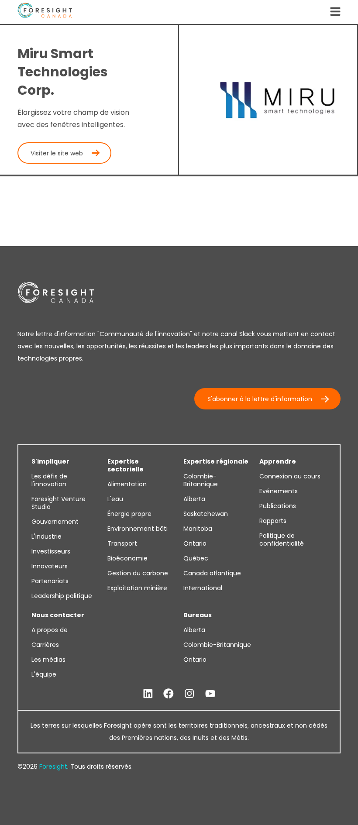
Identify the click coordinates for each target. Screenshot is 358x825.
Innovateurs (49, 566)
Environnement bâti (137, 528)
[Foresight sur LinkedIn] (148, 693)
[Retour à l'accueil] (44, 12)
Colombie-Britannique (200, 480)
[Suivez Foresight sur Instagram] (189, 693)
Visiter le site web (57, 153)
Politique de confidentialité (281, 539)
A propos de (49, 630)
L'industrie (46, 536)
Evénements (278, 491)
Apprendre (277, 461)
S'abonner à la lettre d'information (259, 399)
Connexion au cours (289, 476)
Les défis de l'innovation (49, 480)
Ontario (195, 543)
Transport (122, 543)
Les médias (48, 659)
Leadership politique (61, 595)
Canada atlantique (212, 573)
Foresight (53, 766)
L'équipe (43, 674)
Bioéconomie (127, 558)
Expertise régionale (215, 461)
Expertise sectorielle (125, 465)
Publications (277, 506)
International (202, 588)
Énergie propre (129, 513)
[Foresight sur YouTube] (210, 693)
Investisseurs (50, 551)
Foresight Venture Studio (58, 503)
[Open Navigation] (335, 12)
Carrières (45, 644)
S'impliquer (50, 461)
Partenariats (50, 581)
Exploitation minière (137, 588)
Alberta (194, 499)
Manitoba (197, 528)
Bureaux (197, 615)
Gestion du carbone (137, 573)
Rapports (272, 520)
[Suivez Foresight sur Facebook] (168, 693)
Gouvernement (55, 521)
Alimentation (127, 484)
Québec (195, 558)
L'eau (115, 499)
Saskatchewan (205, 513)
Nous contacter (57, 615)
